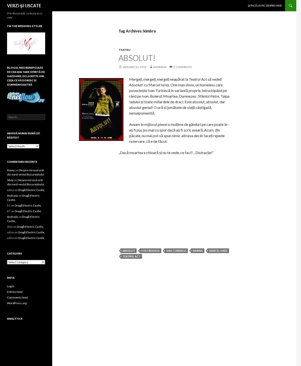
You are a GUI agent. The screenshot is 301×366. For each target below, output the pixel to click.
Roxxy (11, 170)
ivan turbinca (176, 250)
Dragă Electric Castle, (31, 190)
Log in (10, 286)
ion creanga (151, 250)
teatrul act (131, 256)
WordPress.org (17, 303)
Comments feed (17, 297)
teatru (125, 50)
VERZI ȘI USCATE (24, 5)
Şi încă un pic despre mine (265, 5)
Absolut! (137, 58)
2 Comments (182, 67)
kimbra (198, 250)
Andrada (159, 67)
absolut (129, 250)
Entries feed (15, 292)
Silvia (10, 180)
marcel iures (218, 250)
